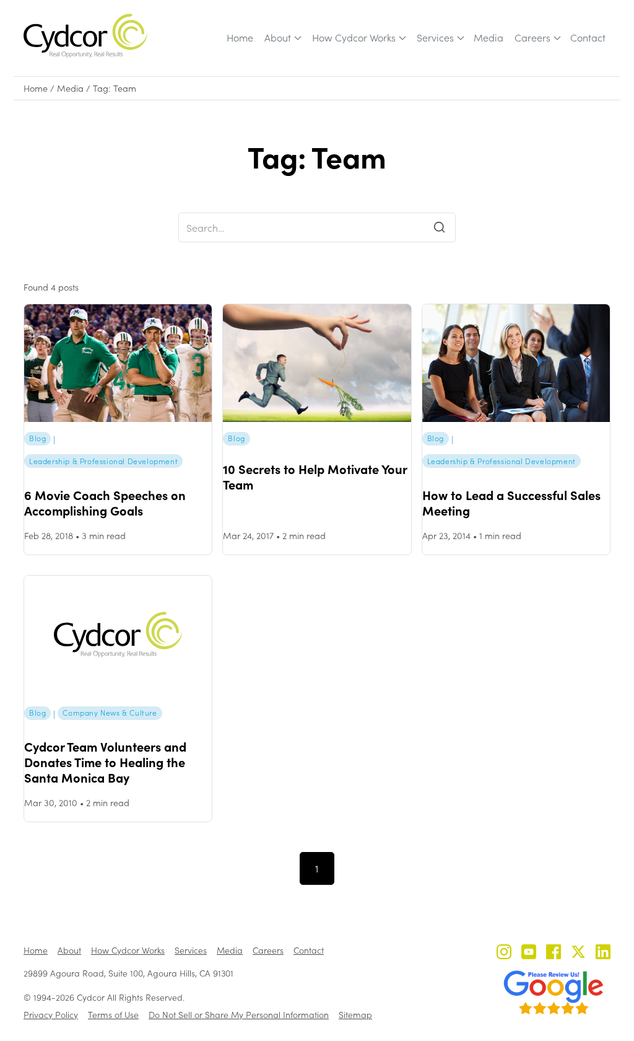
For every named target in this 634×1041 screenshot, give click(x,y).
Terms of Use (113, 1015)
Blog (37, 438)
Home (240, 37)
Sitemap (355, 1015)
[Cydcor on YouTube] (528, 953)
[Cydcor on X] (578, 953)
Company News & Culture (110, 713)
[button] (282, 37)
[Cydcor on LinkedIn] (603, 953)
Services (435, 37)
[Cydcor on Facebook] (553, 953)
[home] (85, 35)
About (277, 37)
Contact (588, 37)
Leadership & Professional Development (103, 461)
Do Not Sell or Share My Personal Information (239, 1015)
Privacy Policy (51, 1015)
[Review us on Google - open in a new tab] (553, 992)
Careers (532, 37)
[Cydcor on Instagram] (504, 953)
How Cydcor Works (354, 37)
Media (488, 37)
